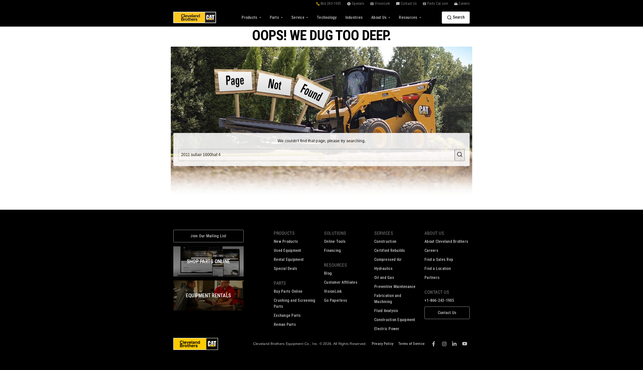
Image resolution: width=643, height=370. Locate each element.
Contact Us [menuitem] (436, 292)
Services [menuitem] (383, 233)
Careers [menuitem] (431, 250)
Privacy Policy (383, 344)
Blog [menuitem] (328, 273)
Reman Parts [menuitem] (285, 324)
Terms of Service (411, 344)
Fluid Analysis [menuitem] (386, 310)
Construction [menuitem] (385, 241)
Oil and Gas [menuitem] (384, 277)
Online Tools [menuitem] (335, 241)
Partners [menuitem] (432, 277)
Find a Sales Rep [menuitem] (438, 259)
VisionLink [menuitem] (333, 291)
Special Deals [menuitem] (285, 268)
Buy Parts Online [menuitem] (288, 291)
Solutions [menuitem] (335, 233)
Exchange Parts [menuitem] (287, 315)
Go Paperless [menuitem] (335, 300)
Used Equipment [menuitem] (287, 250)
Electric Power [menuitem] (387, 328)
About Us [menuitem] (434, 233)
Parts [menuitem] (280, 283)
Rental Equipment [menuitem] (289, 259)
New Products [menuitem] (286, 241)
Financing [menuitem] (332, 250)
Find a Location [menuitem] (437, 268)
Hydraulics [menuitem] (383, 268)
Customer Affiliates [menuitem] (340, 282)
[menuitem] (327, 17)
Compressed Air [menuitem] (388, 259)
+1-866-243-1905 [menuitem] (439, 300)
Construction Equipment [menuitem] (394, 319)
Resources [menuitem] (335, 265)
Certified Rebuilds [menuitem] (389, 250)
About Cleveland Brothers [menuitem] (446, 241)
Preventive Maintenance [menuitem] (395, 286)
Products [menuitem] (284, 233)
